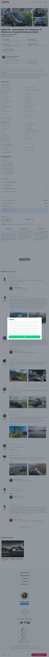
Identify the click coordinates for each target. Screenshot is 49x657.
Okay (24, 337)
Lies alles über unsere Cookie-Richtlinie (23, 333)
